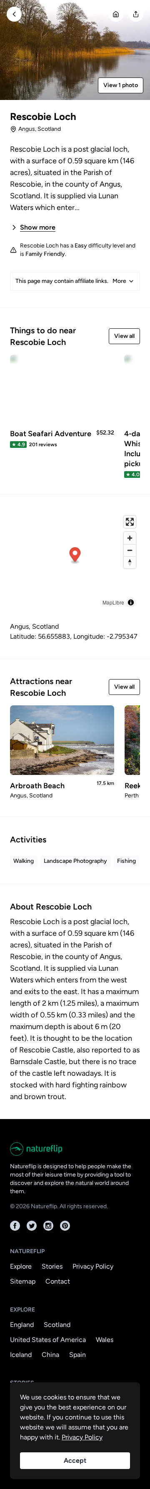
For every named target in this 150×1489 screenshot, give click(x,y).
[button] (75, 556)
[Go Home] (115, 14)
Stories (52, 1266)
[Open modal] (135, 14)
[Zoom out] (130, 550)
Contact (57, 1281)
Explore (21, 1266)
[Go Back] (14, 14)
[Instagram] (48, 1226)
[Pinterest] (65, 1226)
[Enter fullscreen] (130, 522)
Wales (104, 1340)
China (50, 1355)
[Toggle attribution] (131, 602)
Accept (75, 1460)
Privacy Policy (92, 1266)
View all (124, 336)
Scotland (57, 1325)
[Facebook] (15, 1226)
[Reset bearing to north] (130, 562)
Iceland (21, 1355)
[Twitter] (32, 1226)
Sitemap (22, 1281)
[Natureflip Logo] (75, 1149)
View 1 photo (120, 85)
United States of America (48, 1340)
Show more (37, 227)
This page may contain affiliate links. (70, 281)
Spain (77, 1355)
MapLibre (113, 602)
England (22, 1325)
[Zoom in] (130, 538)
